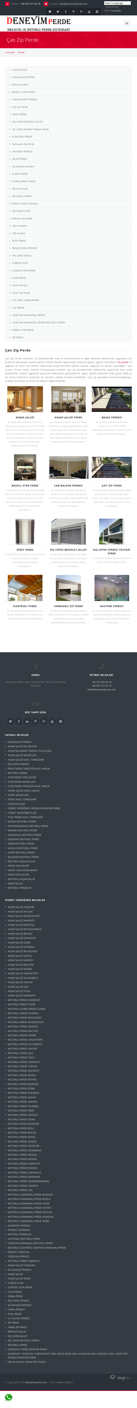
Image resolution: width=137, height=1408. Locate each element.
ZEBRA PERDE (15, 1296)
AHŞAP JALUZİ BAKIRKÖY (21, 920)
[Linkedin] (27, 721)
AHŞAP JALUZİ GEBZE (19, 942)
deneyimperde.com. (36, 1382)
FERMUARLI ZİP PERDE (68, 606)
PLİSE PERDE (19, 240)
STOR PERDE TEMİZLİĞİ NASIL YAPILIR (28, 786)
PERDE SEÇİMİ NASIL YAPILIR (23, 790)
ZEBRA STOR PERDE (23, 330)
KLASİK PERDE (20, 173)
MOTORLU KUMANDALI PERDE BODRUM (30, 1194)
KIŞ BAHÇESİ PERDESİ (19, 742)
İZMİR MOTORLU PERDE (21, 843)
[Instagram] (97, 11)
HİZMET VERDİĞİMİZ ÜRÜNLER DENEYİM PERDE (34, 808)
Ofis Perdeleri (19, 225)
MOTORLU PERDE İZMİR (21, 1110)
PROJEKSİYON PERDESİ (24, 248)
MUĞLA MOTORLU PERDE (22, 821)
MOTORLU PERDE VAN (20, 1190)
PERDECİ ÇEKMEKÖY (19, 1229)
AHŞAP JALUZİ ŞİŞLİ (18, 986)
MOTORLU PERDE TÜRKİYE (22, 1066)
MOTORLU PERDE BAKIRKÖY (23, 1070)
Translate (115, 10)
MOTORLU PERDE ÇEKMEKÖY (24, 1000)
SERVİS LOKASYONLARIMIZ (22, 870)
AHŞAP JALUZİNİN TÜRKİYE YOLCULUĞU (30, 750)
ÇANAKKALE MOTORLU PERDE (24, 834)
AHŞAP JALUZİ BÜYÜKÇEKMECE (25, 929)
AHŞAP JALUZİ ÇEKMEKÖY (22, 938)
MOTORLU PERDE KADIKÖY (23, 1026)
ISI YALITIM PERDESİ (19, 1318)
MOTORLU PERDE (22, 196)
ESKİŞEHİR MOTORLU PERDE (23, 839)
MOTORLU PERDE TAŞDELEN (23, 1260)
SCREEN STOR (20, 263)
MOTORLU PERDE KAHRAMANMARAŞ (28, 1181)
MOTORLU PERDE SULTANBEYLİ (25, 1044)
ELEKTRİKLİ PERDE (22, 136)
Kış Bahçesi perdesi (23, 166)
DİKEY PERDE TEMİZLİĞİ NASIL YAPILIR (29, 768)
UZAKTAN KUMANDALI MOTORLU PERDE (30, 1243)
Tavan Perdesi (20, 285)
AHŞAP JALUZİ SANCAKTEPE (23, 973)
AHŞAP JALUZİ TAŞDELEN (21, 1265)
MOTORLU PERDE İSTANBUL (23, 1013)
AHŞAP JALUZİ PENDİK (20, 969)
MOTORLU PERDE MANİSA (22, 1154)
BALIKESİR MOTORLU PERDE (23, 857)
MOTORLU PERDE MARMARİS (24, 1176)
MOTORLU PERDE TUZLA (21, 1057)
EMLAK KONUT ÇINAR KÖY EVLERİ (26, 1361)
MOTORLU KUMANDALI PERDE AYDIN (28, 1203)
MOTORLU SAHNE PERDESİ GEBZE (26, 1008)
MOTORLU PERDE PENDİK (22, 1035)
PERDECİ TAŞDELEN (18, 1252)
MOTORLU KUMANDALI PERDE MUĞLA (29, 1199)
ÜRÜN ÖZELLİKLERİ (18, 865)
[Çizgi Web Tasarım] (121, 1377)
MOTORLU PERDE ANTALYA (23, 1114)
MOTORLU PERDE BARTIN (22, 1132)
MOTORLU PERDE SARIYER (22, 1048)
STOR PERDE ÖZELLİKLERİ (22, 777)
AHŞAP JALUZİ (19, 69)
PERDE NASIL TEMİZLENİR (22, 799)
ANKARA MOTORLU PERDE (22, 830)
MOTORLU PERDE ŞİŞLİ (20, 1053)
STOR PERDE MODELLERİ (21, 781)
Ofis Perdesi (19, 233)
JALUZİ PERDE (19, 158)
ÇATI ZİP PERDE (112, 485)
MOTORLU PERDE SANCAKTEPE (25, 1039)
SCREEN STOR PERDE (24, 270)
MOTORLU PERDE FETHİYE (22, 1079)
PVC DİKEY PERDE (21, 255)
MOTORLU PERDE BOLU (21, 1128)
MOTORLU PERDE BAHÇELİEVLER (26, 1022)
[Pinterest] (73, 11)
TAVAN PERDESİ (16, 1309)
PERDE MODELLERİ (18, 795)
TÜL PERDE (18, 307)
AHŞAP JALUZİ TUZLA (19, 991)
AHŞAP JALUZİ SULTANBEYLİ (23, 977)
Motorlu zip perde (22, 218)
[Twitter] (58, 11)
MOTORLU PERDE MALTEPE (23, 1031)
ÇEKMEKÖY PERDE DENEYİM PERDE (27, 1349)
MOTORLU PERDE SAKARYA (23, 1185)
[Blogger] (50, 11)
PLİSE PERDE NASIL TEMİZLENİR (25, 817)
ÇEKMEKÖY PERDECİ (19, 1225)
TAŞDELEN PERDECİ (18, 1256)
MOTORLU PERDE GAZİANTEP (24, 1163)
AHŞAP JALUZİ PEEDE (19, 1278)
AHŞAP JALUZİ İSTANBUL (21, 946)
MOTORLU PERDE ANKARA (22, 1101)
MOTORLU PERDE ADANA (22, 1097)
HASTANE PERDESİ (22, 151)
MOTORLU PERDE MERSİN (22, 1159)
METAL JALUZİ (19, 188)
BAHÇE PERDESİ (112, 417)
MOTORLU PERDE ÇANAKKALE (24, 1172)
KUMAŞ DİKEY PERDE (23, 181)
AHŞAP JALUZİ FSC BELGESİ (22, 746)
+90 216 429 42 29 (102, 682)
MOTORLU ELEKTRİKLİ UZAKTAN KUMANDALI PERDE (37, 1247)
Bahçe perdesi (20, 84)
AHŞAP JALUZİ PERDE (23, 77)
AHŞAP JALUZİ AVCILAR (20, 911)
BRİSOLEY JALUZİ (17, 1331)
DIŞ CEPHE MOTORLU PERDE (23, 1340)
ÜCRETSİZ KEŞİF (16, 803)
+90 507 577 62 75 (30, 3)
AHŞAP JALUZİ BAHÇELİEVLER (24, 916)
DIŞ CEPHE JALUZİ (17, 1336)
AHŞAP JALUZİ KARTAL (20, 955)
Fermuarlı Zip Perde (23, 144)
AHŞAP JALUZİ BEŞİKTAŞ (21, 924)
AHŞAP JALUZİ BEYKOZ (20, 933)
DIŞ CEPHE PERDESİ (18, 764)
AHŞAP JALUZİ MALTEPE (21, 964)
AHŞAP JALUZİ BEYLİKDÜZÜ (22, 951)
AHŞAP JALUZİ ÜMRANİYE (22, 995)
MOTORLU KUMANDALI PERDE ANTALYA (30, 1212)
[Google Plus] (81, 11)
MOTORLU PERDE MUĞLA (22, 1075)
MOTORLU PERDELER (19, 887)
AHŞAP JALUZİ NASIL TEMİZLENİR (26, 759)
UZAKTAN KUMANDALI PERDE (28, 315)
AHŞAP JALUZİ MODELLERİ (22, 755)
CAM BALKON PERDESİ (24, 99)
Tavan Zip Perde (21, 292)
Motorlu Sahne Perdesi (25, 203)
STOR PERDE (19, 277)
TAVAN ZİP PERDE (17, 1327)
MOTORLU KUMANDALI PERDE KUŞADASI (30, 1216)
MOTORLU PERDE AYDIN (21, 1119)
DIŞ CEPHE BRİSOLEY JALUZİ (27, 121)
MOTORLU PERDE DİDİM (21, 1088)
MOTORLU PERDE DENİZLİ (22, 1141)
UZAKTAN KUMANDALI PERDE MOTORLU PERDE (38, 322)
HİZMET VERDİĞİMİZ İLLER (22, 812)
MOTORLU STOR (21, 211)
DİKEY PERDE (19, 114)
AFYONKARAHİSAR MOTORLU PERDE (28, 826)
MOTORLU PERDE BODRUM (23, 1084)
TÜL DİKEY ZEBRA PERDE (25, 300)
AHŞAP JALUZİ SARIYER (20, 982)
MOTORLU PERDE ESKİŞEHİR (23, 1145)
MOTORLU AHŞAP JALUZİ (21, 861)
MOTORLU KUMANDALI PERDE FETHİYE (29, 1207)
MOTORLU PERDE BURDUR (22, 1168)
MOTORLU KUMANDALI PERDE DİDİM (28, 1221)
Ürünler (21, 52)
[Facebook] (66, 11)
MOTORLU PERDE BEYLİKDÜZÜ (25, 1017)
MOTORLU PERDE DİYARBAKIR (24, 1150)
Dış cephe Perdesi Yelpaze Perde (30, 129)
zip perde (123, 362)
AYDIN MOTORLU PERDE (21, 852)
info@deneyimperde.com (73, 3)
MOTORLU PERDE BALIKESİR (23, 1123)
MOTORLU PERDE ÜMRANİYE (24, 1062)
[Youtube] (89, 11)
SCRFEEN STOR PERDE (20, 1287)
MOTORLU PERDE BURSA (21, 1137)
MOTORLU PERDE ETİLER (21, 1004)
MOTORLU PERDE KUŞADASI (23, 1092)
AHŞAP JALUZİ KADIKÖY (21, 960)
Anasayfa (10, 52)
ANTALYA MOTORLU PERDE (23, 848)
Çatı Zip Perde (20, 107)
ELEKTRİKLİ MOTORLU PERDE (24, 1238)
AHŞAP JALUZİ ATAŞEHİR (21, 907)
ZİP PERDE (17, 337)
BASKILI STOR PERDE (23, 92)
